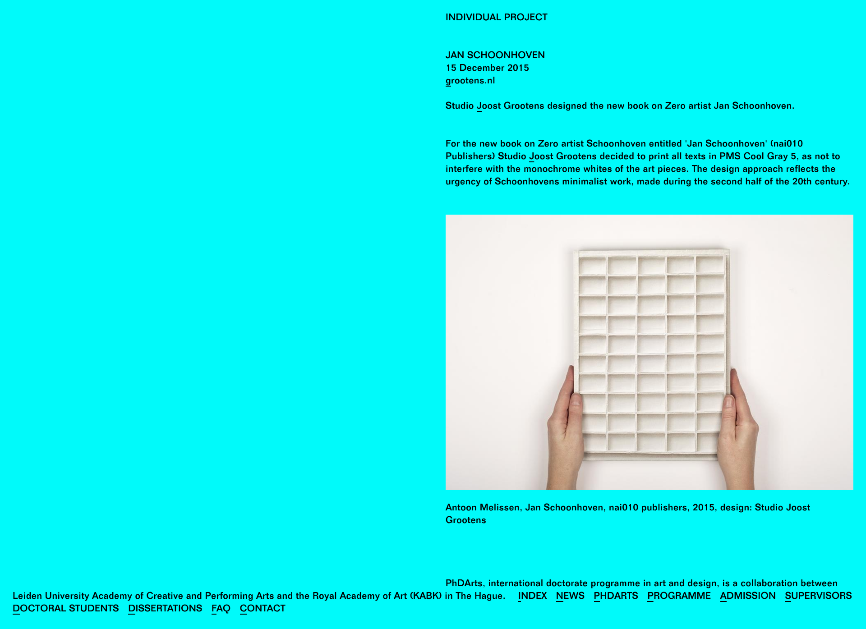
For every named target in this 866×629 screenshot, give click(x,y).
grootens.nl (470, 82)
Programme (679, 597)
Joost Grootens (510, 107)
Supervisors (818, 597)
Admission (748, 597)
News (570, 597)
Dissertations (165, 610)
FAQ (221, 610)
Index (532, 597)
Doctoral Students (66, 610)
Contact (263, 610)
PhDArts (616, 597)
